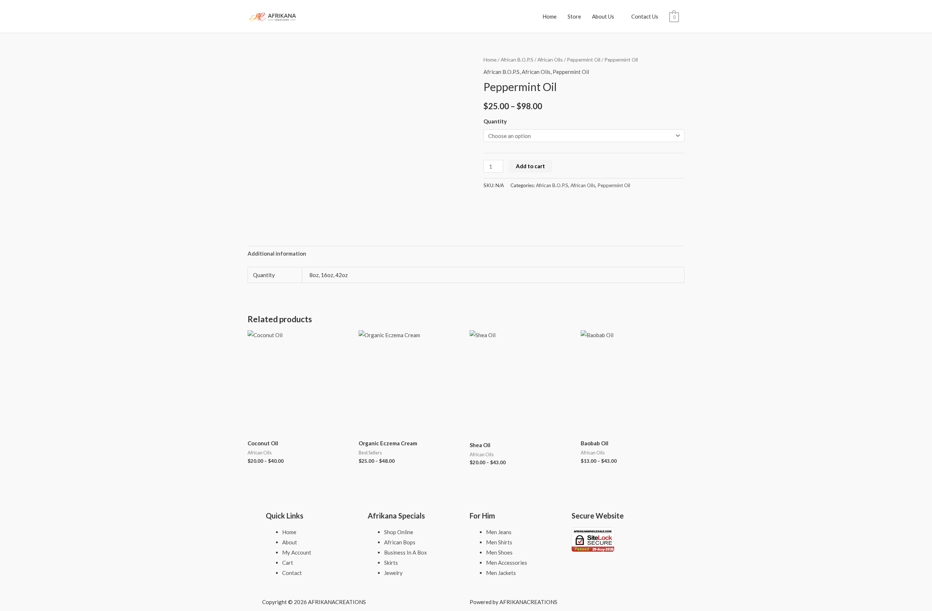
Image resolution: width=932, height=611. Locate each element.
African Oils (550, 59)
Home (549, 16)
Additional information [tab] (277, 253)
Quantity (495, 121)
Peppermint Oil (583, 59)
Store (574, 16)
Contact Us (644, 16)
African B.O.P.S (517, 59)
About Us (603, 16)
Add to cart (530, 166)
